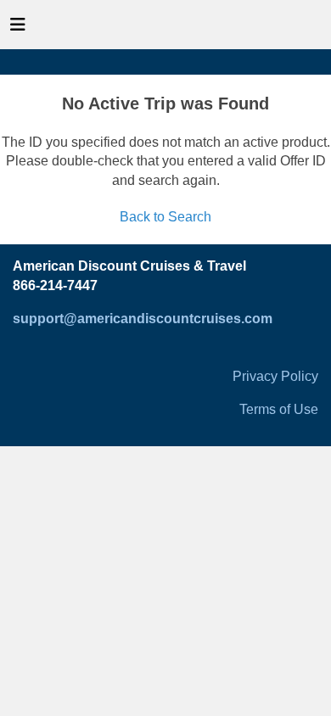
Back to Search (165, 217)
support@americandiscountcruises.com (142, 318)
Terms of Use (278, 409)
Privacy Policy (275, 376)
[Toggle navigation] (17, 28)
